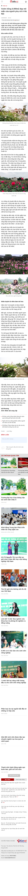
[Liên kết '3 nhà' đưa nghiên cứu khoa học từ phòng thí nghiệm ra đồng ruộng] (14, 607)
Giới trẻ (5, 5)
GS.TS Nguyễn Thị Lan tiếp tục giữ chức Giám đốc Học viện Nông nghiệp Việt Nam (14, 559)
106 (3, 802)
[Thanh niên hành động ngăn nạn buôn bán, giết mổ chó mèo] (14, 756)
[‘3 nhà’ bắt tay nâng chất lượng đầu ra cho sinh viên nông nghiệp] (14, 669)
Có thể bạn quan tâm (10, 455)
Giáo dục (4, 502)
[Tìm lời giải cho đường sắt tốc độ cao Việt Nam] (14, 578)
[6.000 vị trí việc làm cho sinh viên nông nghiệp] (14, 639)
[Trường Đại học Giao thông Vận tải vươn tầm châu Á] (9, 463)
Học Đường (4, 593)
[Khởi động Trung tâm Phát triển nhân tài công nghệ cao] (14, 516)
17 (17, 797)
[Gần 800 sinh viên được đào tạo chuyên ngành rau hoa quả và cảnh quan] (14, 725)
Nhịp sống (4, 713)
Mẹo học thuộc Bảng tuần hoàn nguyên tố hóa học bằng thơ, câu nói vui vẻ (13, 818)
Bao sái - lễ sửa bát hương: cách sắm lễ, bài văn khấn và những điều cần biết (13, 823)
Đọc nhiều (7, 779)
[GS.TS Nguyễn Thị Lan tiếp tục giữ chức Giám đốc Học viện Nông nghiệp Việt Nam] (14, 546)
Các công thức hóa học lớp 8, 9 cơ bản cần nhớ (13, 801)
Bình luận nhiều (20, 779)
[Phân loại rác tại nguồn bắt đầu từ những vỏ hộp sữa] (14, 697)
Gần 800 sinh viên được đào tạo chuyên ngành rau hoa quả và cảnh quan (13, 739)
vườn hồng (9, 431)
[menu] (2, 1)
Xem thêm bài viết (14, 775)
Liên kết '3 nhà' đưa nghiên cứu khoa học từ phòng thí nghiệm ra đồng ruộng (13, 621)
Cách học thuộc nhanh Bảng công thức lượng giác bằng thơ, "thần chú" (13, 796)
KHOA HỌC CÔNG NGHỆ (7, 532)
